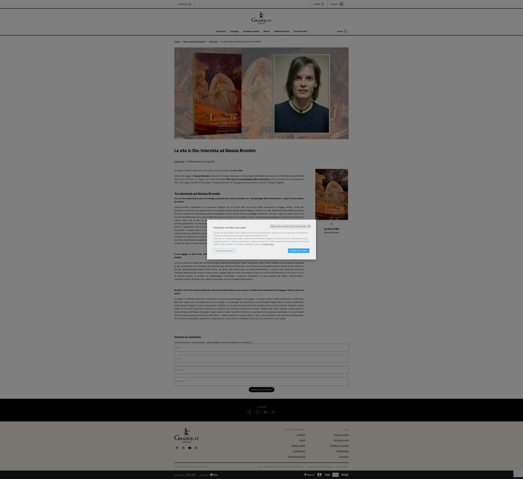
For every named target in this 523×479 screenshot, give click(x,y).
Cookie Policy (268, 244)
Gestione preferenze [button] (224, 251)
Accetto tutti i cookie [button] (298, 251)
